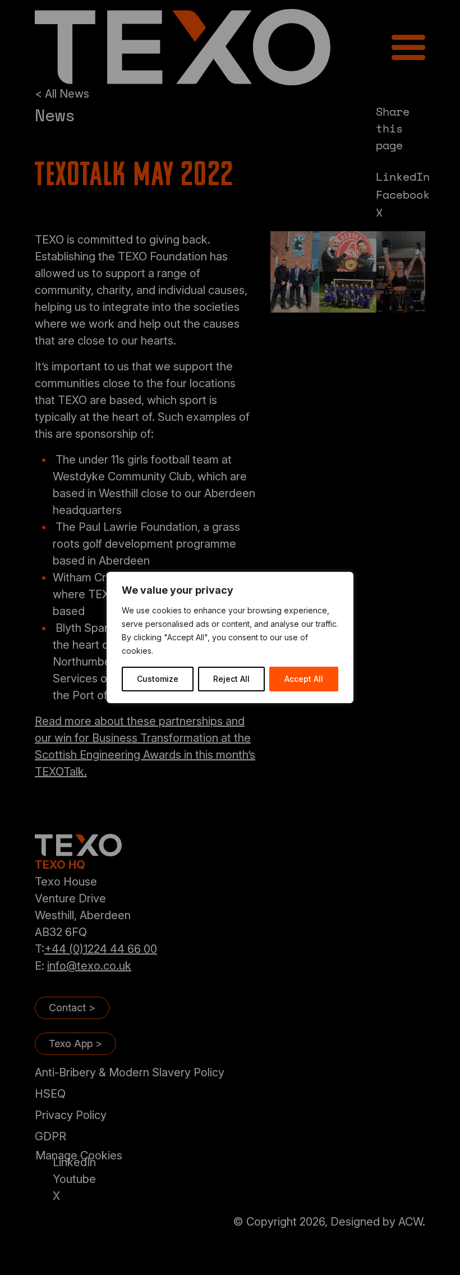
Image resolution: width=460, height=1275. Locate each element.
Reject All (231, 679)
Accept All (303, 679)
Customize (157, 679)
